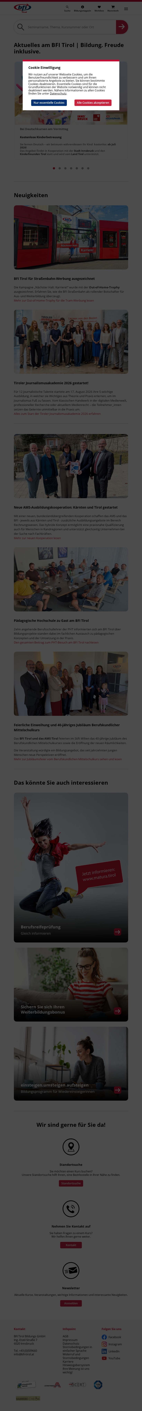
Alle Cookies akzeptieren (93, 103)
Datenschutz (58, 93)
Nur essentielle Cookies (49, 103)
